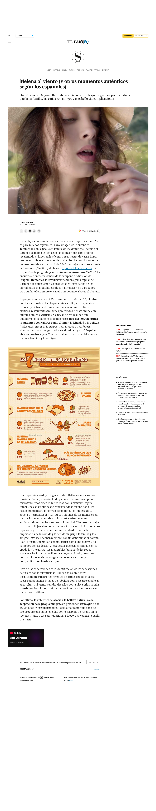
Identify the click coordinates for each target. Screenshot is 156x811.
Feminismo (80, 70)
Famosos (72, 70)
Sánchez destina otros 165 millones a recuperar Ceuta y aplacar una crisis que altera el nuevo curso (133, 421)
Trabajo (97, 70)
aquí (71, 680)
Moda (49, 70)
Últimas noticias (123, 325)
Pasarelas (56, 70)
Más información (26, 680)
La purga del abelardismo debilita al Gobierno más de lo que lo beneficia (131, 332)
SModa (78, 57)
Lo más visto (121, 377)
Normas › (97, 669)
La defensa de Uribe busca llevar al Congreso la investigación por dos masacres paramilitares (130, 358)
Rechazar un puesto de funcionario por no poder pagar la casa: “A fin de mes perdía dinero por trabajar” (132, 395)
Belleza (64, 70)
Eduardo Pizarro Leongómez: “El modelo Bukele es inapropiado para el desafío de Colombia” (131, 341)
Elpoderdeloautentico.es (77, 268)
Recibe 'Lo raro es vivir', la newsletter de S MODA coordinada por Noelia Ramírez (52, 663)
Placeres (89, 70)
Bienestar (105, 70)
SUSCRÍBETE (128, 36)
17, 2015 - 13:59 (27, 225)
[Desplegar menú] (10, 42)
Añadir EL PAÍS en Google (90, 231)
